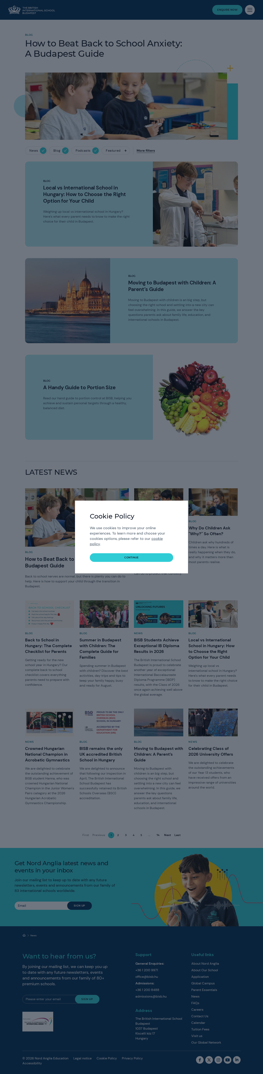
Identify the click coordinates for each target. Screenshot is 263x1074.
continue (131, 557)
